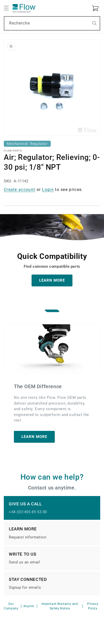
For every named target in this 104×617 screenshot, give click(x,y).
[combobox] (52, 23)
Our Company (11, 606)
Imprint (28, 606)
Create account (19, 189)
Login (48, 189)
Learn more (34, 436)
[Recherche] (94, 23)
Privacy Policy (92, 606)
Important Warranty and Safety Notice (60, 606)
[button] (6, 8)
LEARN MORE (52, 280)
